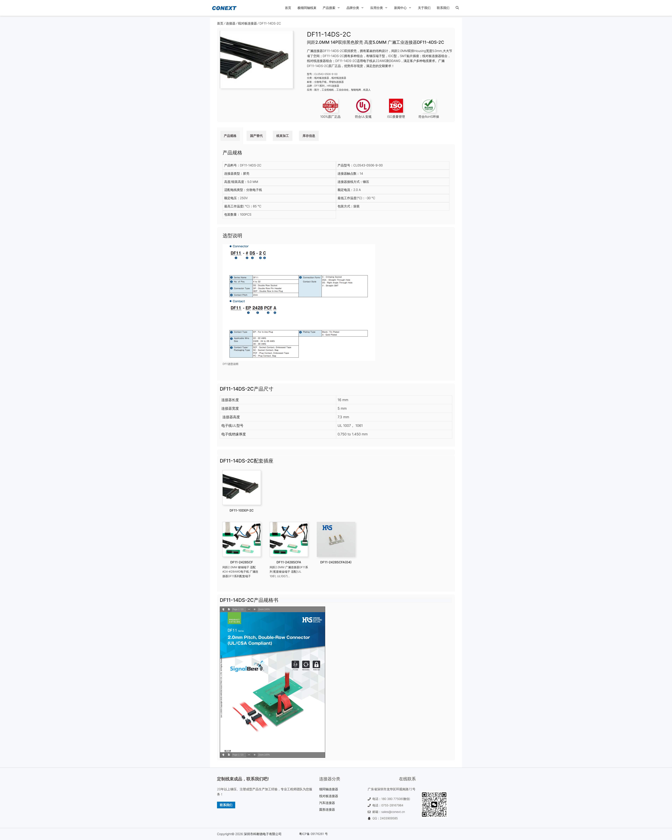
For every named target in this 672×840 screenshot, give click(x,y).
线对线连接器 (338, 77)
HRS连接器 (333, 85)
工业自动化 (342, 89)
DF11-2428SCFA (288, 562)
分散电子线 (320, 81)
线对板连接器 (321, 77)
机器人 (367, 89)
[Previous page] (223, 609)
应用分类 (376, 8)
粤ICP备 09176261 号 (313, 834)
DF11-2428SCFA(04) (336, 562)
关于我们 (424, 8)
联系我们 (443, 8)
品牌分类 (352, 8)
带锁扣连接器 (336, 81)
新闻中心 (400, 8)
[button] (457, 8)
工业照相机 (328, 89)
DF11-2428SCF (241, 562)
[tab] (230, 135)
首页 (288, 8)
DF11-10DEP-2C (242, 510)
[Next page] (229, 609)
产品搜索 (329, 8)
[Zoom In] (254, 609)
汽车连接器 (327, 803)
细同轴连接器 (328, 789)
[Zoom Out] (249, 609)
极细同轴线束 (307, 8)
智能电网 (356, 89)
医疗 (316, 89)
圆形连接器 (327, 809)
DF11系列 (319, 85)
